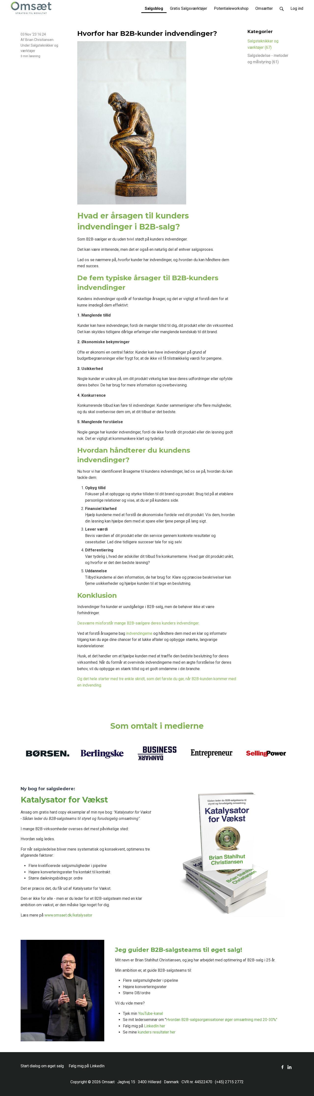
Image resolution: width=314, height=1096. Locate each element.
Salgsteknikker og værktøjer (263, 44)
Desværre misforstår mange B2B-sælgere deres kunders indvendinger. (138, 623)
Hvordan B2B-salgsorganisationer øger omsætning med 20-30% (221, 1019)
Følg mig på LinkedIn (87, 1066)
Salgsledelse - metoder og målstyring (268, 58)
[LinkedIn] (289, 1067)
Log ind (296, 8)
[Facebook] (282, 1067)
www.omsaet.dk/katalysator (68, 915)
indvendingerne (139, 633)
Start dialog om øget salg (42, 1066)
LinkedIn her (154, 1026)
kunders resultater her (156, 1032)
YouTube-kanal (150, 1013)
